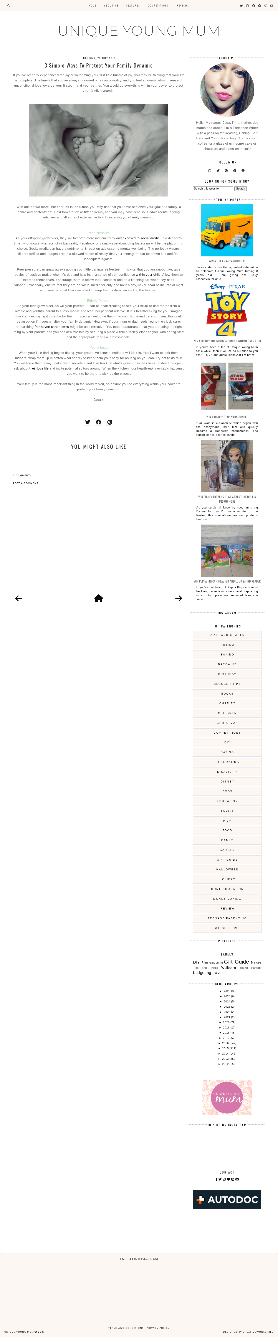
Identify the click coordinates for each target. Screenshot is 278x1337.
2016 (226, 1043)
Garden (227, 850)
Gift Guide (227, 859)
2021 (227, 1017)
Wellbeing (228, 967)
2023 (227, 1006)
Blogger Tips (227, 683)
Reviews (183, 5)
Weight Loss (227, 928)
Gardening (216, 962)
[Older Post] (178, 598)
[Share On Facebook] (99, 422)
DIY (227, 742)
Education (227, 801)
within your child (148, 274)
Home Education (227, 889)
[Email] (237, 1179)
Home (92, 5)
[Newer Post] (18, 598)
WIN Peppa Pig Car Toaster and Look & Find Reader (227, 581)
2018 (226, 1032)
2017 (226, 1038)
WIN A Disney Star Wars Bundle (227, 416)
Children (227, 713)
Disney (227, 781)
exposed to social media (141, 238)
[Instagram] (224, 1179)
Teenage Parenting (227, 918)
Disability (227, 771)
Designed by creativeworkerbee (248, 1331)
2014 (226, 1053)
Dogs (227, 791)
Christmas (227, 723)
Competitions (158, 5)
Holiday (227, 879)
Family (227, 810)
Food (227, 830)
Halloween (227, 869)
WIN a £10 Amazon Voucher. (227, 261)
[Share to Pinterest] (110, 422)
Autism (227, 644)
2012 (226, 1064)
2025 (227, 996)
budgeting (202, 973)
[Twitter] (220, 1179)
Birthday (227, 674)
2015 (226, 1048)
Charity (227, 703)
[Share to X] (88, 422)
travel (217, 973)
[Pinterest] (233, 1179)
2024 (227, 1001)
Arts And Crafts (227, 635)
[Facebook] (216, 1179)
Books (227, 693)
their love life (39, 368)
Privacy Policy (158, 1328)
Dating (227, 752)
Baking (227, 654)
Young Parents (250, 967)
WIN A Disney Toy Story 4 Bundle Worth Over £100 (227, 340)
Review (227, 908)
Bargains (227, 664)
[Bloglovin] (228, 1179)
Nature (256, 962)
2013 (226, 1058)
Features (133, 5)
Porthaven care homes (52, 326)
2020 (226, 1022)
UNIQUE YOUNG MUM (139, 30)
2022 (227, 1011)
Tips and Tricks (205, 967)
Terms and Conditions (126, 1328)
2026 (227, 991)
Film (227, 820)
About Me (111, 5)
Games (227, 840)
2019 (226, 1027)
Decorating (227, 762)
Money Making (227, 898)
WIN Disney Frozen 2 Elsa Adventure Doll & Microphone (227, 498)
